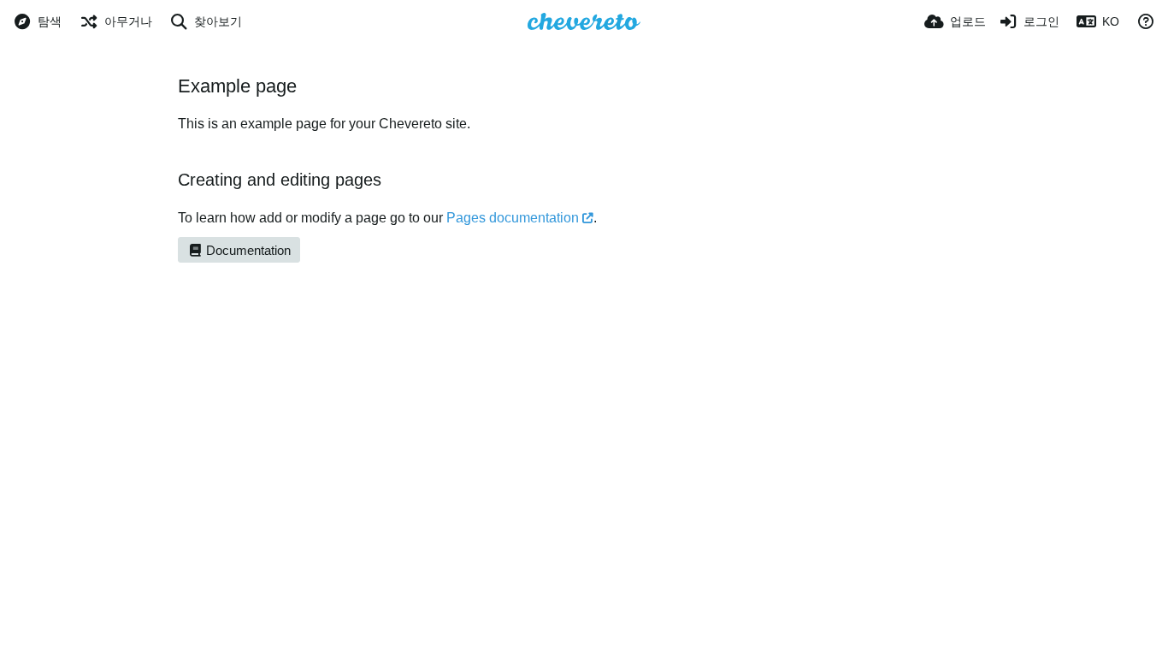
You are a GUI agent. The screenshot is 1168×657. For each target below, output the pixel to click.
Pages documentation (512, 217)
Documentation (247, 250)
